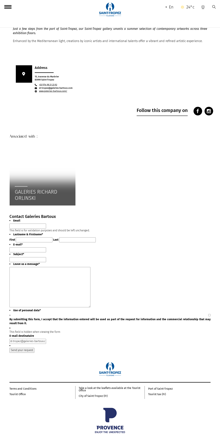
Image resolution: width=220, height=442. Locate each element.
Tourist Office (17, 394)
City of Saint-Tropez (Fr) (93, 396)
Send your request (22, 350)
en (171, 7)
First (12, 239)
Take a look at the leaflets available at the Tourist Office (109, 389)
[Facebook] (198, 111)
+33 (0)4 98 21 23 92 (48, 84)
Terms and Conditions (22, 389)
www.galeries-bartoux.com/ (53, 91)
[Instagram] (209, 111)
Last (55, 239)
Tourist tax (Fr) (157, 394)
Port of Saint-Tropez (160, 389)
